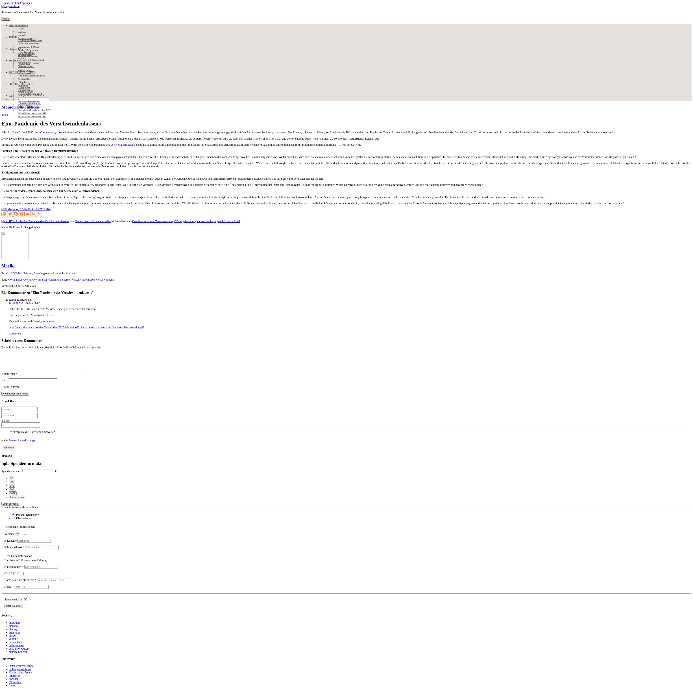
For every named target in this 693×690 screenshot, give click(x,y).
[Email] (27, 214)
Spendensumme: (10, 471)
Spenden (14, 678)
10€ (12, 482)
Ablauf (9, 586)
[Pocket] (22, 214)
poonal (5, 114)
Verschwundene (105, 279)
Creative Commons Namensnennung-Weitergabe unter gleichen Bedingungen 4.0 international (186, 221)
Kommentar (9, 373)
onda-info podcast (19, 648)
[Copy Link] (39, 214)
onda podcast (16, 645)
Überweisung (23, 518)
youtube (13, 638)
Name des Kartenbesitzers (20, 579)
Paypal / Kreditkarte (27, 514)
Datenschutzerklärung (21, 440)
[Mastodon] (4, 214)
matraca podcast (18, 651)
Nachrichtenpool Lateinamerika (93, 221)
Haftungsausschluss (20, 669)
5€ (11, 478)
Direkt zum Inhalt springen (16, 3)
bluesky (13, 629)
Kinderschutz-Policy (20, 672)
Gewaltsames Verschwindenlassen (51, 279)
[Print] (33, 214)
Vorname (10, 533)
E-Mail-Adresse (10, 386)
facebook (14, 625)
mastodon (14, 622)
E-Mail (6, 420)
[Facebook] (16, 214)
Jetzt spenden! (10, 503)
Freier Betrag (17, 497)
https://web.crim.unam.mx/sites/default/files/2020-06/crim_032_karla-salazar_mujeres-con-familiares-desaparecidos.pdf (76, 327)
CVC (8, 573)
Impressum (15, 675)
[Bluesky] (10, 214)
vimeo (12, 635)
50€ (12, 489)
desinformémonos (45, 132)
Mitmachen (15, 682)
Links (12, 685)
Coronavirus (15, 279)
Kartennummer (14, 566)
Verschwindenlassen (122, 144)
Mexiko (8, 265)
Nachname (10, 540)
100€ (12, 493)
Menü (6, 19)
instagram (14, 632)
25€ (12, 485)
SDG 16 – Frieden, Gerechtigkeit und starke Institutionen (43, 273)
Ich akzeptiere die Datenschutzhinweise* (31, 431)
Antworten (15, 333)
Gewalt (27, 279)
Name (4, 380)
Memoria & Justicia (20, 107)
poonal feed (15, 642)
